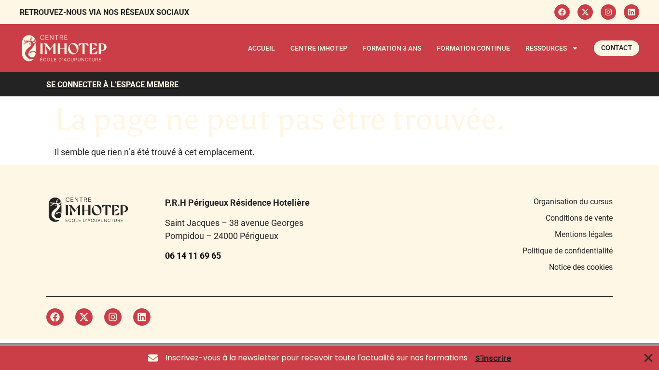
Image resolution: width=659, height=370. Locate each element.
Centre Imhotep (318, 48)
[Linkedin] (631, 12)
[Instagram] (608, 12)
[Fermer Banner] (649, 358)
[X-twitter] (585, 12)
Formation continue (473, 48)
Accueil (261, 48)
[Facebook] (562, 12)
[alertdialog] (329, 357)
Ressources (546, 48)
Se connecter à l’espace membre (112, 84)
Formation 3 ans (392, 48)
